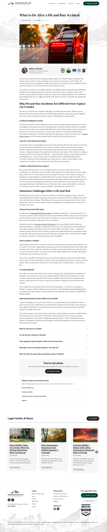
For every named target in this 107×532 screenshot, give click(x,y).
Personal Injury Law (28, 388)
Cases (33, 496)
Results (34, 504)
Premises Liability (27, 392)
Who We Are (35, 501)
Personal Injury (58, 494)
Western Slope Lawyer (38, 494)
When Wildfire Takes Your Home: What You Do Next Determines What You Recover (20, 449)
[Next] (96, 452)
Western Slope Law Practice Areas (35, 380)
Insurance (57, 499)
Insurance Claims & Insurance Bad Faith (34, 396)
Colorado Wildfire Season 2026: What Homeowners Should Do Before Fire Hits (84, 449)
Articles (34, 499)
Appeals (24, 400)
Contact (34, 506)
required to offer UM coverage (45, 224)
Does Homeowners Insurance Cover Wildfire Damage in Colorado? (50, 449)
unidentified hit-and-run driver (41, 213)
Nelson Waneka (35, 68)
